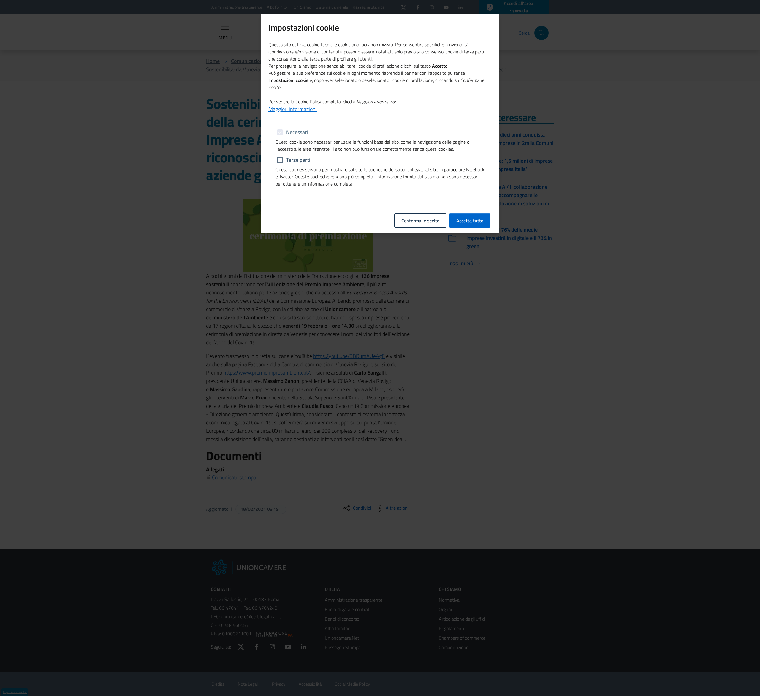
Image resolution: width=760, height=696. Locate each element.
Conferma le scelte (420, 220)
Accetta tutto (469, 220)
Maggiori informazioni (292, 109)
